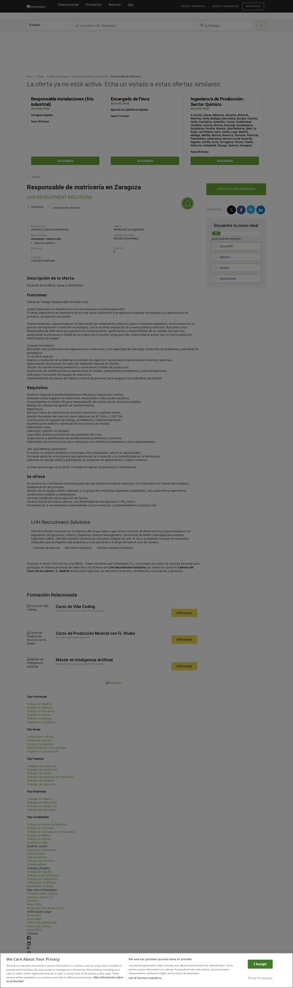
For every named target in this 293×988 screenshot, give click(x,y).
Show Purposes (260, 978)
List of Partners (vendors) (145, 978)
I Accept (260, 964)
